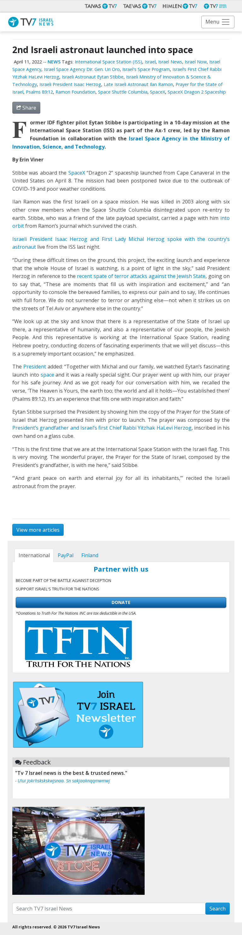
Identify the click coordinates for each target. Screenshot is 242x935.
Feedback (37, 762)
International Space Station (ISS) (108, 62)
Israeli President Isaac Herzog (70, 84)
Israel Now (196, 62)
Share (28, 107)
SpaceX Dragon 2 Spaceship (197, 92)
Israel (150, 62)
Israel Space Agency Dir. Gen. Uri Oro (82, 69)
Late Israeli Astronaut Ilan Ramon (138, 84)
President (34, 366)
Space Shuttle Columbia (122, 92)
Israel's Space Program (146, 69)
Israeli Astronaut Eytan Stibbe (93, 77)
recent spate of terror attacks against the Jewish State (141, 276)
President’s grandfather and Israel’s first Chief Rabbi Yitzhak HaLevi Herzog (102, 427)
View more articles (38, 529)
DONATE (121, 602)
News (54, 62)
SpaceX (157, 92)
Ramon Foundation (75, 92)
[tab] (34, 555)
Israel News (170, 62)
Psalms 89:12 (39, 92)
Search (218, 908)
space (47, 374)
